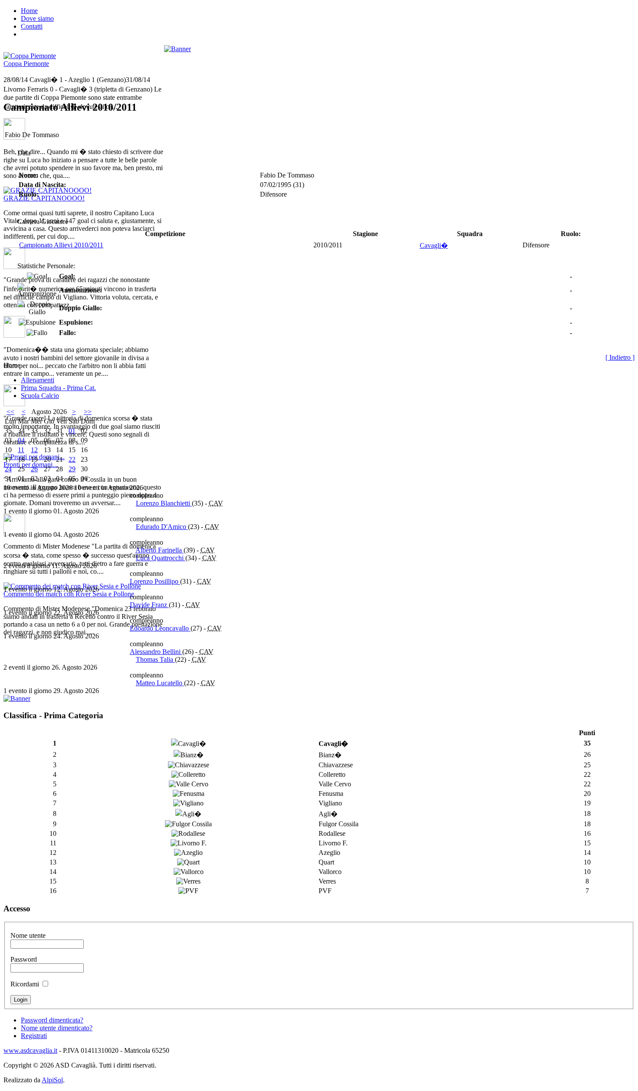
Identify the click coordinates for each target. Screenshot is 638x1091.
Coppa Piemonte (26, 63)
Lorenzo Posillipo (155, 581)
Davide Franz (149, 604)
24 (8, 469)
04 (21, 440)
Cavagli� (434, 245)
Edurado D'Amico (162, 526)
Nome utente (28, 935)
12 (34, 449)
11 (21, 449)
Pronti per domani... (30, 464)
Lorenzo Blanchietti (164, 503)
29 (72, 469)
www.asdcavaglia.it (30, 1050)
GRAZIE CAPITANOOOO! (44, 198)
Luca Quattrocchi (160, 558)
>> (88, 411)
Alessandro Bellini (156, 651)
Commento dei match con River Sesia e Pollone (68, 594)
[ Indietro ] (620, 357)
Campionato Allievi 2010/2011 (61, 245)
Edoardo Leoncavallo (160, 628)
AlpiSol (52, 1080)
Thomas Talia (155, 659)
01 (72, 430)
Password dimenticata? (52, 1020)
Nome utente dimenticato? (56, 1028)
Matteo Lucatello (160, 683)
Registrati (34, 1035)
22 (72, 459)
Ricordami (24, 984)
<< (10, 411)
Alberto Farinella (159, 550)
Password (23, 959)
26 (34, 469)
